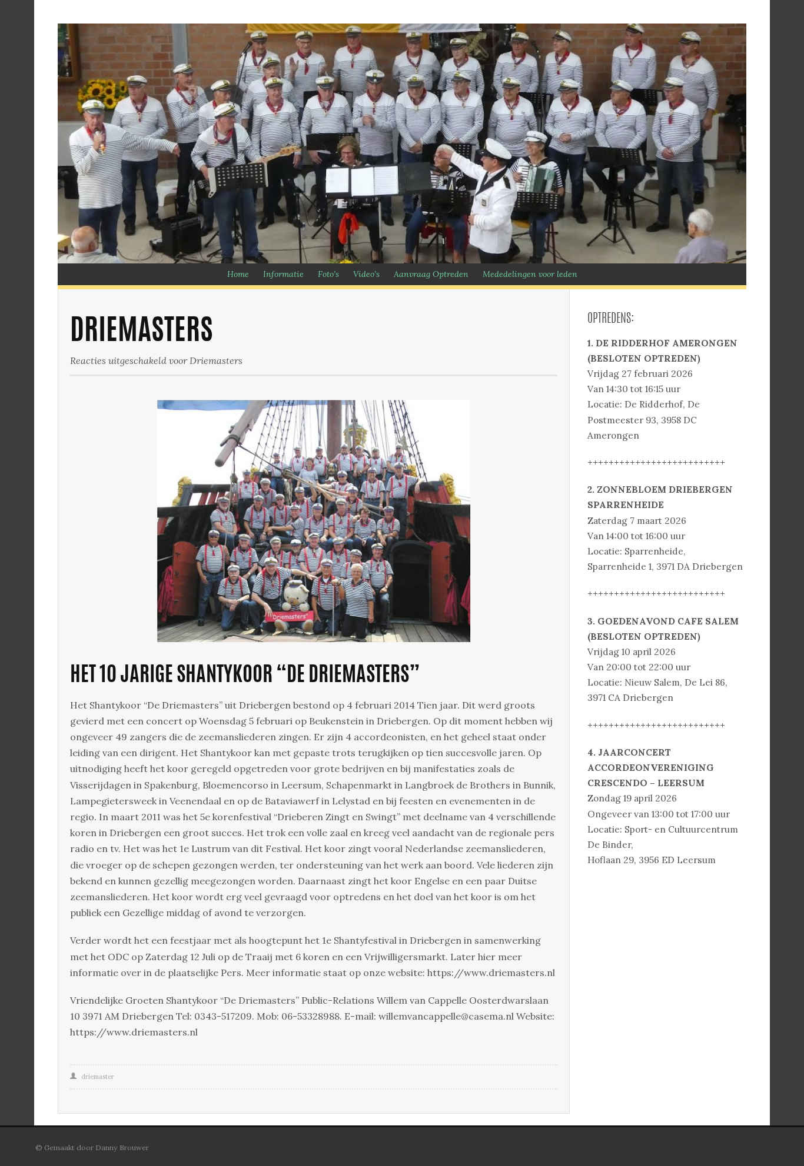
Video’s (366, 274)
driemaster (97, 1077)
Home (238, 274)
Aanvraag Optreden (431, 274)
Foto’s (328, 274)
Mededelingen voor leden (530, 274)
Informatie (283, 274)
